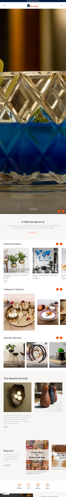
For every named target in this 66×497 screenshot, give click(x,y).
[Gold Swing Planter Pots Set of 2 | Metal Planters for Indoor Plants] (16, 260)
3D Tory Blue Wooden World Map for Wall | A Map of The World (45, 276)
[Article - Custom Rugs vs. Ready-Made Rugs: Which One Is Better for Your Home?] (37, 455)
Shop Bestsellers (33, 232)
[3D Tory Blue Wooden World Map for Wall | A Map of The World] (45, 260)
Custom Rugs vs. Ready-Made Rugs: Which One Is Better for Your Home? (36, 472)
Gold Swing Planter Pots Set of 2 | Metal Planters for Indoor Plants (16, 276)
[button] (4, 5)
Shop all (5, 281)
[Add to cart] (27, 271)
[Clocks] (37, 355)
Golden (28, 278)
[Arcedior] (33, 5)
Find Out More (7, 465)
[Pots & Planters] (14, 355)
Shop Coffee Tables (33, 208)
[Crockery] (47, 312)
